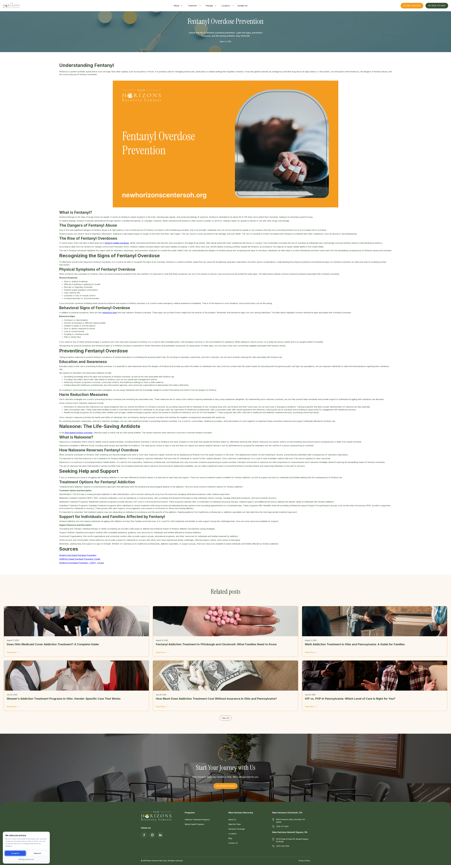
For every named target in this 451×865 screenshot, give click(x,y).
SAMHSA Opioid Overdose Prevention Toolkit (79, 559)
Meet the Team (234, 824)
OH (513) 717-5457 (436, 5)
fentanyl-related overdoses (117, 243)
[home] (11, 5)
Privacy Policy (304, 860)
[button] (178, 5)
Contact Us (233, 843)
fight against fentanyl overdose (78, 432)
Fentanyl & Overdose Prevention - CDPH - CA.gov (81, 563)
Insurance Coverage (236, 829)
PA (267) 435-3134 (411, 5)
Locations (225, 5)
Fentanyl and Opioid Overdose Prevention (77, 555)
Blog (230, 838)
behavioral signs (110, 312)
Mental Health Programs (194, 824)
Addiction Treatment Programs (197, 819)
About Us (232, 819)
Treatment (192, 5)
